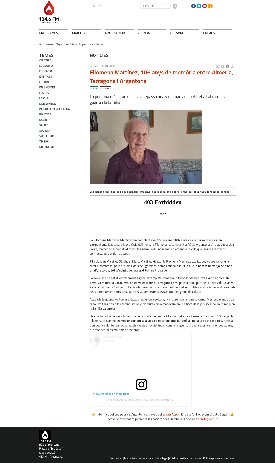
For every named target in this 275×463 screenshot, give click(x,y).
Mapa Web (130, 458)
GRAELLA (78, 33)
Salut (43, 125)
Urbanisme (46, 147)
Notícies (98, 44)
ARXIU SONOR (115, 33)
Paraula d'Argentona (54, 109)
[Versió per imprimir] (218, 65)
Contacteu (116, 458)
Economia (46, 66)
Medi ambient (48, 104)
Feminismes (47, 87)
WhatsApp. (170, 414)
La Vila (44, 98)
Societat (45, 130)
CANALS (209, 33)
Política (45, 114)
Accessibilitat (147, 458)
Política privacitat (213, 458)
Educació (45, 71)
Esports (45, 82)
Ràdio (43, 120)
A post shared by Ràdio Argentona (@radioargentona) (139, 399)
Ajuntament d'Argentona (54, 44)
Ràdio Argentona (81, 44)
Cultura (45, 60)
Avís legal (162, 458)
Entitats (45, 76)
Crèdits (173, 458)
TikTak (44, 141)
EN (93, 6)
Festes (44, 93)
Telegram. (207, 419)
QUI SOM (176, 33)
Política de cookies (190, 458)
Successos (47, 136)
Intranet (231, 458)
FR (98, 6)
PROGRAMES (48, 33)
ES (88, 6)
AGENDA (144, 33)
